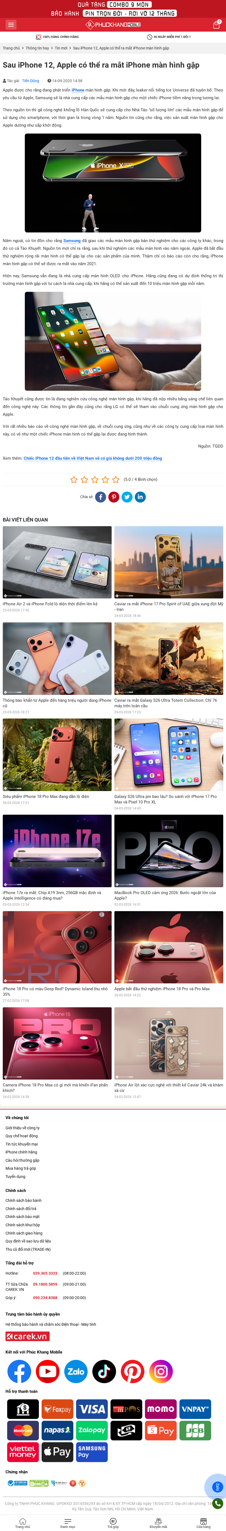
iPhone (78, 90)
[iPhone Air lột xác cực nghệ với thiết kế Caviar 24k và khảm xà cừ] (168, 1043)
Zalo (218, 1487)
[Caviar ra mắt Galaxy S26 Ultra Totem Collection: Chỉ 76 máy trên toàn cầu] (168, 658)
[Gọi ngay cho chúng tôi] (217, 1503)
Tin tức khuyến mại (22, 1144)
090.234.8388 (45, 1298)
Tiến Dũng (30, 81)
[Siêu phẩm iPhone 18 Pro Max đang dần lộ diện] (57, 755)
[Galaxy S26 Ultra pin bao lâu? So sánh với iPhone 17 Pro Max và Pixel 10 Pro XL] (168, 755)
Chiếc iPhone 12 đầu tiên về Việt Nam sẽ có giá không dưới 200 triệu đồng (93, 458)
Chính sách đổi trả (21, 1209)
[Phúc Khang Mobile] (113, 25)
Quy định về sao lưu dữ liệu (28, 1241)
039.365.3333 (45, 1273)
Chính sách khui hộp (23, 1225)
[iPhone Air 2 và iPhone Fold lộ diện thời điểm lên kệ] (57, 562)
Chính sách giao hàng (24, 1233)
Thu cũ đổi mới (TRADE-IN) (28, 1249)
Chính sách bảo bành (24, 1200)
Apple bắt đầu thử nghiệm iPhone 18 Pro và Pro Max (162, 988)
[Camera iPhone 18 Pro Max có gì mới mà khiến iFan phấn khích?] (57, 1043)
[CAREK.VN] (27, 1336)
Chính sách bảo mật (23, 1216)
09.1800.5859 (45, 1284)
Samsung (72, 240)
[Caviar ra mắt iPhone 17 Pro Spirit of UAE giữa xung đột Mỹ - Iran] (168, 562)
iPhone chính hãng (21, 1152)
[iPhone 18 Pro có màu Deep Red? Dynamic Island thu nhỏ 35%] (57, 947)
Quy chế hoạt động (22, 1136)
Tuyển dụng (15, 1176)
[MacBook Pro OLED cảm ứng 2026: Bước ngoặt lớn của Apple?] (168, 851)
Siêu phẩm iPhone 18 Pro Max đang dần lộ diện (46, 796)
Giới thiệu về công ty (23, 1128)
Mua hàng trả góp (21, 1168)
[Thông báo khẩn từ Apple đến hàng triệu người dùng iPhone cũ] (57, 658)
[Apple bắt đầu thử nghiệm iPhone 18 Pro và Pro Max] (168, 947)
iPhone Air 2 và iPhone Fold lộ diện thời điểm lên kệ (50, 603)
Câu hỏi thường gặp (22, 1160)
